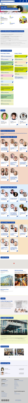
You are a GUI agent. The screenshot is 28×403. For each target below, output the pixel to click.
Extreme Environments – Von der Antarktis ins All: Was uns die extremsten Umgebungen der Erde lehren (21, 69)
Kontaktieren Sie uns (5, 380)
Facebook (2, 400)
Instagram (8, 400)
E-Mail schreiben (22, 369)
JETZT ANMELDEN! (24, 12)
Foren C (16, 62)
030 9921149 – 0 (5, 385)
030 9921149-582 (22, 368)
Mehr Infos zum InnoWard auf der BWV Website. (6, 308)
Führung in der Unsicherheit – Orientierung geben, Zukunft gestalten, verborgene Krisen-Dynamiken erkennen (7, 68)
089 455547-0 (4, 381)
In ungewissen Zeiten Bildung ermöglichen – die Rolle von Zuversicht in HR (7, 88)
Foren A (2, 75)
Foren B (2, 81)
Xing (4, 400)
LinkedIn (6, 400)
